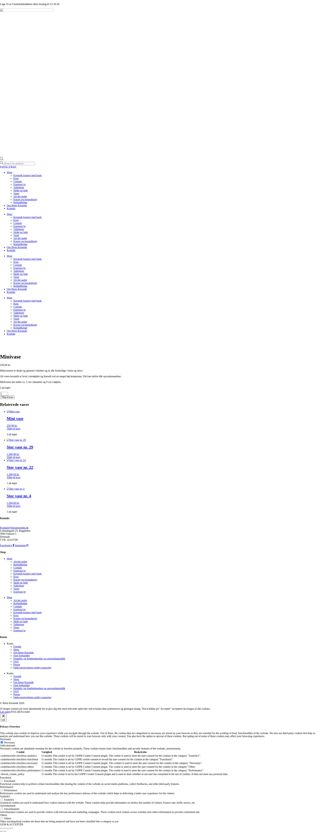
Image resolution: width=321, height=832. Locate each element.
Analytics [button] (5, 796)
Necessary (9, 742)
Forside (17, 646)
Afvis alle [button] (15, 711)
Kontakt (11, 208)
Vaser (16, 193)
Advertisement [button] (7, 805)
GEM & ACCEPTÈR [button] (11, 824)
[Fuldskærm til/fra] (4, 828)
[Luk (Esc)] (11, 828)
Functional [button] (5, 777)
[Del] (8, 828)
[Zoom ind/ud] (1, 828)
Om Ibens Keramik (17, 205)
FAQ (16, 661)
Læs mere (5, 711)
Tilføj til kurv (7, 397)
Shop (9, 172)
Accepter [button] (25, 711)
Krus (16, 178)
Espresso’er (19, 184)
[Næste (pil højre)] (4, 831)
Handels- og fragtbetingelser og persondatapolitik (39, 658)
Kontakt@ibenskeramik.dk (14, 527)
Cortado (17, 181)
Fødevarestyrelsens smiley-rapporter (32, 667)
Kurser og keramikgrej (25, 199)
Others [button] (3, 815)
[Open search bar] (1, 159)
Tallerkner (18, 187)
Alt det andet (20, 196)
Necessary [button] (5, 739)
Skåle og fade (20, 190)
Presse (16, 664)
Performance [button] (6, 787)
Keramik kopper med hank (27, 175)
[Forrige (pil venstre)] (1, 831)
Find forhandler (21, 655)
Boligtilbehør (20, 202)
